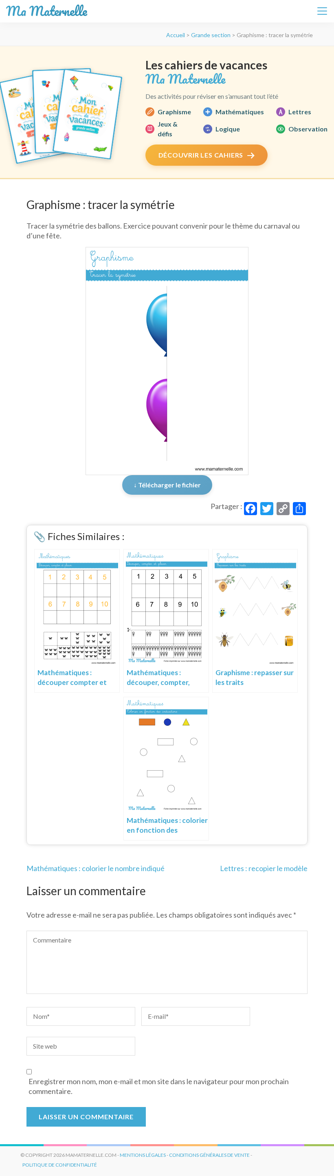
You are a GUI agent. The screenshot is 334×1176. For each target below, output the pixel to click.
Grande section (211, 34)
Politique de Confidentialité (59, 1165)
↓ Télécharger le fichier (167, 485)
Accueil (175, 34)
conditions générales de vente (209, 1155)
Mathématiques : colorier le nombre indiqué (95, 868)
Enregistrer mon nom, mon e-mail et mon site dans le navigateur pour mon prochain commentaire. (159, 1086)
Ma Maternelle (46, 11)
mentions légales (143, 1155)
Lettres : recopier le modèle (264, 868)
